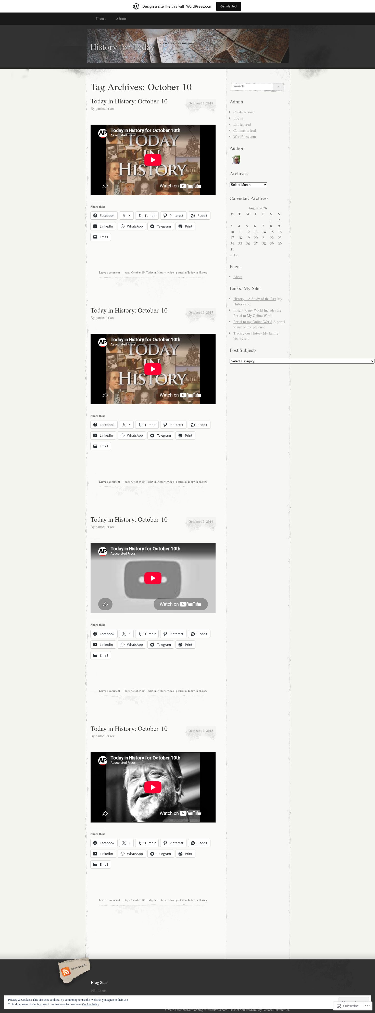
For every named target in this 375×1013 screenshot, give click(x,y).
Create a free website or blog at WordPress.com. (196, 1009)
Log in (238, 118)
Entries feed (242, 124)
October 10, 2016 (201, 521)
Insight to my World (248, 310)
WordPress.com (244, 136)
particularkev (105, 108)
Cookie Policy (90, 1004)
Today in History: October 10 (129, 101)
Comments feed (244, 130)
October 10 (138, 272)
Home (101, 18)
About (121, 18)
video (170, 272)
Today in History (156, 272)
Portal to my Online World (252, 321)
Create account (244, 112)
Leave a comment (109, 272)
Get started (228, 6)
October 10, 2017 (201, 312)
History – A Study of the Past (254, 298)
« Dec (234, 255)
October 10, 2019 (201, 103)
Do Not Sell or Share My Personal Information (260, 1009)
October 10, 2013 (201, 730)
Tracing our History (247, 333)
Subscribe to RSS (73, 972)
